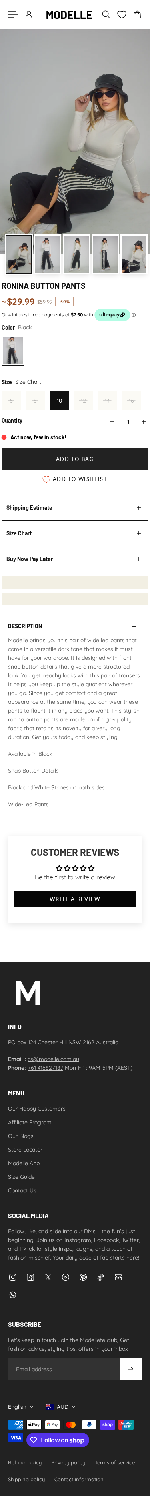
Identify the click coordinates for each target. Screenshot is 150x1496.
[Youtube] (65, 1277)
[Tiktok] (101, 1277)
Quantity (12, 420)
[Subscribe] (131, 1369)
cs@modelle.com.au (53, 1059)
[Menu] (13, 14)
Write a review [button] (75, 899)
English (17, 1406)
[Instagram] (13, 1277)
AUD (62, 1406)
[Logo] (69, 14)
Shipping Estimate (29, 507)
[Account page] (29, 14)
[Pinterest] (83, 1277)
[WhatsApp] (13, 1295)
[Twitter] (48, 1277)
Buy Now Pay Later (29, 558)
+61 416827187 (45, 1067)
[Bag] (137, 14)
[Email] (118, 1277)
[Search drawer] (106, 14)
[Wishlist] (121, 14)
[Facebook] (30, 1277)
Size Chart (19, 533)
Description (25, 626)
